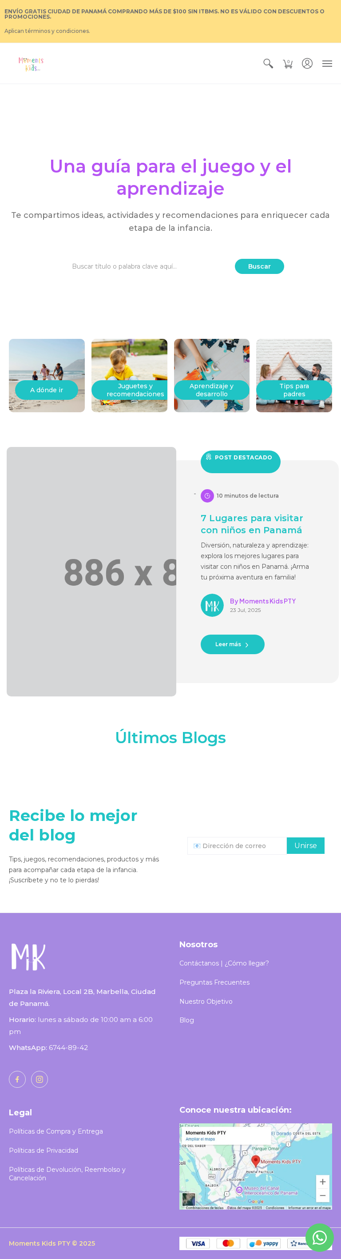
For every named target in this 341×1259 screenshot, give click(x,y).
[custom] (17, 1079)
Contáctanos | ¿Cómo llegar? (224, 963)
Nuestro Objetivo (206, 1002)
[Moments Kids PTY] (31, 63)
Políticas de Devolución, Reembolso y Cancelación (67, 1174)
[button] (268, 63)
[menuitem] (268, 63)
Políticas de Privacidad (43, 1150)
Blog (186, 1020)
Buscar (259, 266)
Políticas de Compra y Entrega (56, 1131)
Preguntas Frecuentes (214, 982)
